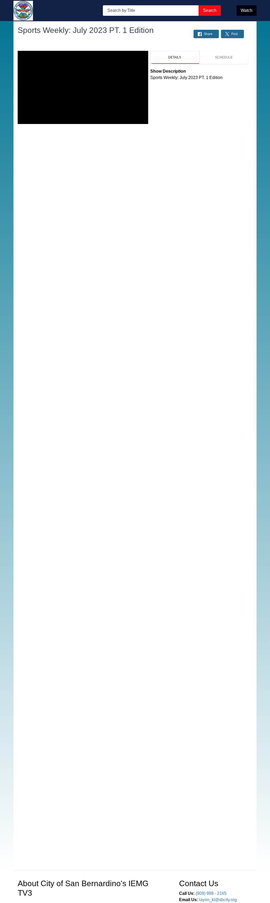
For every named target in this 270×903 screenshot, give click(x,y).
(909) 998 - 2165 (211, 893)
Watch (246, 10)
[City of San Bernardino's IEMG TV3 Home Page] (23, 11)
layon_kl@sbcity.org (218, 899)
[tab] (174, 57)
